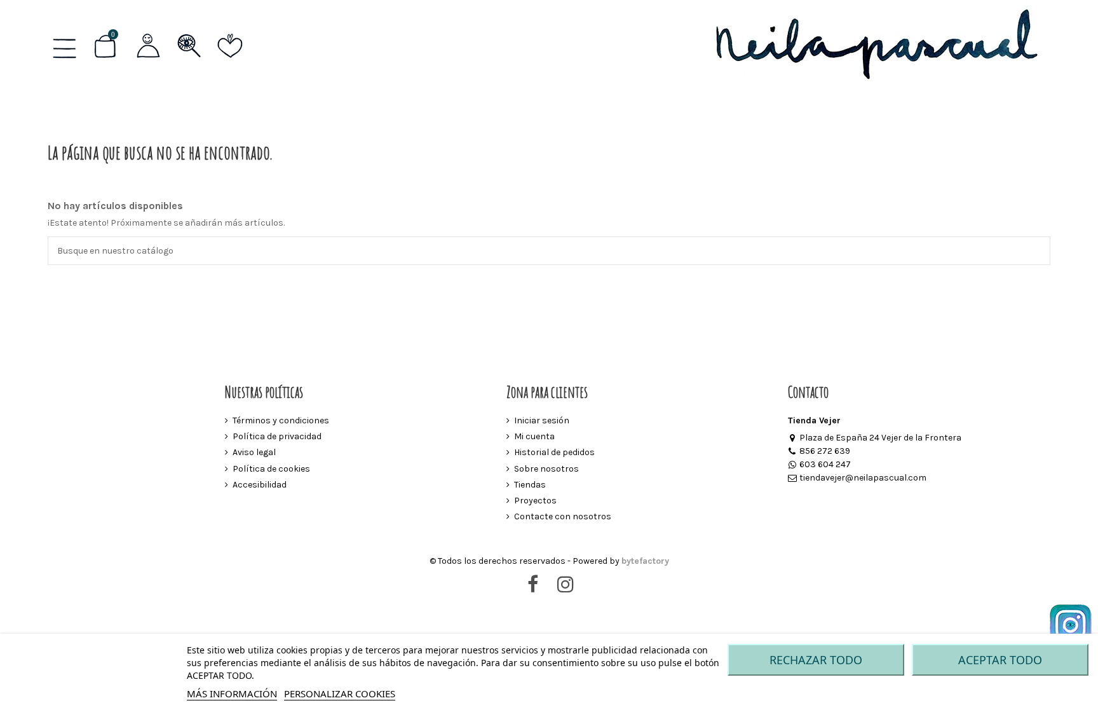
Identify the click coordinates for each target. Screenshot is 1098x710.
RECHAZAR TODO (815, 659)
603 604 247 (825, 464)
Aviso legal (254, 452)
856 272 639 (824, 451)
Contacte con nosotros (562, 516)
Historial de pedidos (554, 452)
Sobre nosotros (546, 468)
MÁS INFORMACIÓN (232, 693)
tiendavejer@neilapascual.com (862, 477)
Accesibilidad (260, 484)
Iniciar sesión (541, 420)
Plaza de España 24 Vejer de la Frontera (880, 437)
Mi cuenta (534, 436)
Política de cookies (271, 468)
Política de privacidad (277, 436)
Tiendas (530, 484)
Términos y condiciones (281, 420)
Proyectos (535, 500)
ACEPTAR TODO (1000, 659)
